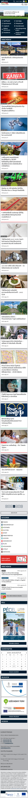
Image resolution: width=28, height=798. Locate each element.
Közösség (6, 527)
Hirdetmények (4, 54)
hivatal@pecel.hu (8, 743)
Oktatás (5, 538)
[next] (26, 653)
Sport (5, 533)
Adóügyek (6, 552)
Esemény (3, 570)
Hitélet (5, 549)
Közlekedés (3, 415)
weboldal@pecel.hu (6, 748)
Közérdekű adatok (7, 769)
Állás (5, 544)
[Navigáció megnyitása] (25, 4)
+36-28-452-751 (7, 740)
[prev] (1, 653)
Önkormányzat (8, 525)
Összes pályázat (14, 716)
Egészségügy (3, 209)
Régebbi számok (14, 643)
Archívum (14, 513)
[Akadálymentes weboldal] (26, 1)
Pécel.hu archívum (6, 763)
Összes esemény (14, 672)
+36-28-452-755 (7, 741)
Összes (5, 522)
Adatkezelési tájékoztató (16, 788)
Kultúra (6, 530)
